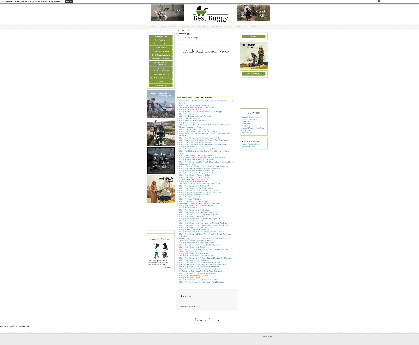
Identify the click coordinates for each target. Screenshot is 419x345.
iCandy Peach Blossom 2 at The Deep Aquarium (196, 188)
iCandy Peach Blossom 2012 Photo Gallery (194, 260)
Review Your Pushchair (221, 27)
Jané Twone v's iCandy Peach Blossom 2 (193, 179)
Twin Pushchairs (160, 40)
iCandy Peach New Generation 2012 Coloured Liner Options (200, 192)
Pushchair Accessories (161, 74)
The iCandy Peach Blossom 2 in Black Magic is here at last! (199, 184)
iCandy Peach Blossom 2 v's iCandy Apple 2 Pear (196, 160)
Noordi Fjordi (245, 126)
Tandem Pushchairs (161, 44)
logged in (12, 326)
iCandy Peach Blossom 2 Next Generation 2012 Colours (198, 190)
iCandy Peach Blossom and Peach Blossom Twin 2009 (198, 280)
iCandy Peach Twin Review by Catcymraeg (194, 275)
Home (152, 27)
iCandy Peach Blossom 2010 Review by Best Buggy (197, 273)
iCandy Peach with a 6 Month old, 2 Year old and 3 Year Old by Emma (203, 166)
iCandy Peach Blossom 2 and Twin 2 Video (194, 201)
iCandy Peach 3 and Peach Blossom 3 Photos (195, 142)
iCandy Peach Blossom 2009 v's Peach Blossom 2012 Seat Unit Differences (205, 258)
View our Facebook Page (250, 144)
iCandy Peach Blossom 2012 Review (192, 247)
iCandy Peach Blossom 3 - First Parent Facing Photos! (198, 149)
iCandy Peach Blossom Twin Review (191, 197)
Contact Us (239, 27)
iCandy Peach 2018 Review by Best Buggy (194, 105)
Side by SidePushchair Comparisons (161, 69)
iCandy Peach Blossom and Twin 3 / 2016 (193, 146)
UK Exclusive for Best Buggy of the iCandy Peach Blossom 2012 (201, 271)
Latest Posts (254, 113)
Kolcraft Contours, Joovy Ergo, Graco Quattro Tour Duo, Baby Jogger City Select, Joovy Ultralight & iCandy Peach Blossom (204, 239)
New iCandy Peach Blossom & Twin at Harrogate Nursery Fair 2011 (202, 264)
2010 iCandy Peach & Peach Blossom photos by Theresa (199, 267)
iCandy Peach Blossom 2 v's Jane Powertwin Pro (196, 205)
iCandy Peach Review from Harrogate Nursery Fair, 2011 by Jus (201, 282)
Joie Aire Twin (246, 130)
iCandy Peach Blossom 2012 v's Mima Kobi (194, 210)
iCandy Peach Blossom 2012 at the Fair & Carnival (196, 243)
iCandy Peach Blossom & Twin (162, 31)
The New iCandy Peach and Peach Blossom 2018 (196, 107)
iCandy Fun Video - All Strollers (190, 199)
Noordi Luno (245, 124)
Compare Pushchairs (167, 27)
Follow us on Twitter (248, 146)
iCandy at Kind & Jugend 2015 (189, 118)
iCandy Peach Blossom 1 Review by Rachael (194, 175)
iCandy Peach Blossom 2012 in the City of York (195, 227)
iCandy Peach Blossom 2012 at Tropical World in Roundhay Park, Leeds (204, 225)
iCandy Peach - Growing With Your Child (193, 181)
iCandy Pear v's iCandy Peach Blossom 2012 (194, 229)
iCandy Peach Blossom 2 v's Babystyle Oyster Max (196, 170)
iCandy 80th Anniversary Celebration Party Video (196, 155)
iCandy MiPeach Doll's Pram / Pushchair (193, 120)
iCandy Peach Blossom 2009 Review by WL (194, 186)
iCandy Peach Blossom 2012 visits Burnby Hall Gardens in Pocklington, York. (205, 223)
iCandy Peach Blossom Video (189, 277)
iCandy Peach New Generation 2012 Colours (194, 195)
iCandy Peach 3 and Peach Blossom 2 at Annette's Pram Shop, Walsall (203, 140)
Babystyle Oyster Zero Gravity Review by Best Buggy (251, 118)
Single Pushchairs (161, 36)
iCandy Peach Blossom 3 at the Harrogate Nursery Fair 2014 (200, 138)
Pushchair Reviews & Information (194, 27)
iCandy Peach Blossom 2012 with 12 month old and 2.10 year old (201, 232)
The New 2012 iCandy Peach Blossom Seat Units (196, 256)
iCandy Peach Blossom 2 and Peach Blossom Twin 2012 (198, 269)
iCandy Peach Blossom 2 (188, 208)
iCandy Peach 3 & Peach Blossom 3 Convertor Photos (198, 131)
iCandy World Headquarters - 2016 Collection (195, 116)
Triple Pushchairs (161, 47)
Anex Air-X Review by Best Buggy (252, 128)
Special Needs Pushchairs (161, 55)
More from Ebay (252, 74)
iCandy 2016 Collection (187, 122)
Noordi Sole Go (246, 121)
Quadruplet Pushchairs (161, 51)
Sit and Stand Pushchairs (160, 59)
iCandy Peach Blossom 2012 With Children (194, 253)
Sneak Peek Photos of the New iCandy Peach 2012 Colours (200, 203)
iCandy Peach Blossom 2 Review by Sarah (194, 177)
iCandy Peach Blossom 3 (188, 114)
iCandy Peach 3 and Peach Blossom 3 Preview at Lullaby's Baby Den (203, 144)
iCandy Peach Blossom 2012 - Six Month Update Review (198, 212)
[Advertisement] (161, 217)
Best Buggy (268, 337)
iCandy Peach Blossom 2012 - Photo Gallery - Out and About (200, 262)
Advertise (252, 27)
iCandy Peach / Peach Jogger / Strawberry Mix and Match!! (199, 168)
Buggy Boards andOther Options (160, 63)
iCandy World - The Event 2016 (190, 109)
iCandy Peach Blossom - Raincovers (191, 216)
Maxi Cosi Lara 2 (247, 132)
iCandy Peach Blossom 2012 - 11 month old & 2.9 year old (199, 219)
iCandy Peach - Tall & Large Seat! (191, 221)
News (161, 81)
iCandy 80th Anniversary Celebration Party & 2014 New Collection (202, 157)
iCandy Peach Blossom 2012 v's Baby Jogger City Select (198, 214)
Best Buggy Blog (161, 85)
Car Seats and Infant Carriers (161, 78)
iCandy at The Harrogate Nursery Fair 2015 (194, 129)
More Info (69, 2)
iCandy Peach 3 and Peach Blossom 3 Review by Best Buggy (200, 112)
